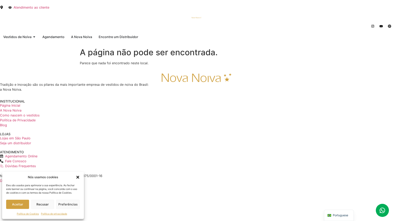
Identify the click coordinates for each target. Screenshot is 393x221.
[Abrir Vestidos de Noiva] (34, 36)
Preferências (68, 204)
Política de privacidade (54, 213)
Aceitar (17, 204)
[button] (78, 177)
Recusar (42, 204)
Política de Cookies (28, 213)
